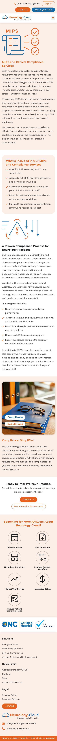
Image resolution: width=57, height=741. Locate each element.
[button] (53, 18)
